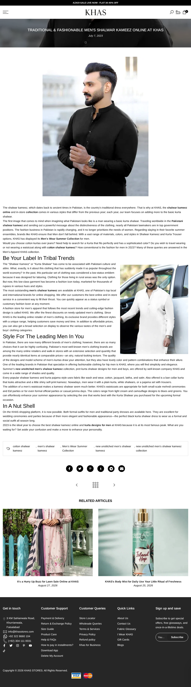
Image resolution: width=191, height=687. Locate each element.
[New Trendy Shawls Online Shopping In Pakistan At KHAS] (114, 485)
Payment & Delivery (52, 618)
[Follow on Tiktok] (4, 651)
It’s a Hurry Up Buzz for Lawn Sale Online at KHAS (48, 581)
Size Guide (47, 628)
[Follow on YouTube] (30, 645)
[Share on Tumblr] (100, 468)
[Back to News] (95, 485)
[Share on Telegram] (111, 468)
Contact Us (123, 623)
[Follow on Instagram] (17, 645)
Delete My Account (52, 655)
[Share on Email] (121, 468)
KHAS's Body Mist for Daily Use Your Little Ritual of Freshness (143, 581)
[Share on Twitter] (79, 468)
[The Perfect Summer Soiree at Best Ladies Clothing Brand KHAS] (77, 485)
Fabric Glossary (126, 628)
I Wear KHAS (125, 634)
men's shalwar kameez (46, 448)
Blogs (120, 644)
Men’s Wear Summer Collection (74, 448)
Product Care (49, 634)
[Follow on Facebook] (4, 645)
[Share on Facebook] (69, 468)
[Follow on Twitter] (11, 645)
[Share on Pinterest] (90, 468)
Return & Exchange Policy (56, 623)
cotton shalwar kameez (21, 448)
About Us (122, 618)
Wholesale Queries (90, 623)
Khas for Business (90, 644)
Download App (49, 650)
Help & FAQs (48, 639)
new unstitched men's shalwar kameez (113, 448)
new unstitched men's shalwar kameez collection (158, 448)
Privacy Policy (87, 634)
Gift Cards (123, 639)
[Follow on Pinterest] (24, 645)
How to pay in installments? (57, 644)
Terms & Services (89, 628)
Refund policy (87, 639)
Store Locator (87, 618)
